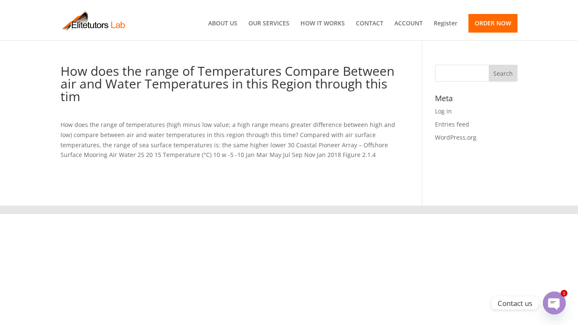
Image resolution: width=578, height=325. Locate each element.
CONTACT (369, 23)
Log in (443, 111)
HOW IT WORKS (322, 23)
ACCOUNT (408, 23)
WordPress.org (455, 137)
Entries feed (452, 124)
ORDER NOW (493, 23)
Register (445, 23)
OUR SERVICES (268, 23)
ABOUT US (222, 23)
